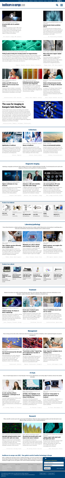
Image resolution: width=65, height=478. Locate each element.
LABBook (31, 1)
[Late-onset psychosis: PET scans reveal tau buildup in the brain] (53, 175)
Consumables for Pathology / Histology (37, 275)
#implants (49, 65)
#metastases (55, 97)
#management (39, 364)
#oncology (19, 322)
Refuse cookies (43, 473)
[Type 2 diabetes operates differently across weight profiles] (12, 236)
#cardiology (7, 407)
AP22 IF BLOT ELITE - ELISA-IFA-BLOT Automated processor (17, 276)
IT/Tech (32, 373)
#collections (14, 155)
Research (32, 416)
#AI (48, 36)
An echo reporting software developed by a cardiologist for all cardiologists (11, 394)
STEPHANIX (5, 215)
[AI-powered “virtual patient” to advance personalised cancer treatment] (53, 385)
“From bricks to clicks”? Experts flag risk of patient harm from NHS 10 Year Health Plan (32, 352)
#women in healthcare (38, 155)
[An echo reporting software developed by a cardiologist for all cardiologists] (12, 385)
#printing (30, 448)
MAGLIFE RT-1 (57, 214)
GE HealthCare (26, 216)
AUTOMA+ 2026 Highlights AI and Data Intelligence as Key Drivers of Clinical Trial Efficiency (31, 395)
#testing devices (38, 65)
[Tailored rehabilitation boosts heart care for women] (53, 301)
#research (37, 256)
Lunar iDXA (35, 214)
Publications (25, 1)
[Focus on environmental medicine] (53, 137)
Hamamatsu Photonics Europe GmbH (6, 280)
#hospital (50, 97)
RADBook (35, 1)
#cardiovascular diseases (8, 97)
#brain (30, 195)
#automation (34, 407)
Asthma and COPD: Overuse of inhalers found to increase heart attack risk (10, 84)
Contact (54, 1)
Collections (33, 130)
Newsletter (50, 1)
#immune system (55, 448)
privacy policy (10, 474)
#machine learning (53, 36)
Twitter (29, 467)
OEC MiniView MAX (27, 214)
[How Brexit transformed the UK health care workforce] (12, 343)
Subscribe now (47, 468)
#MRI (15, 36)
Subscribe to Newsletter (51, 460)
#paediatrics (19, 36)
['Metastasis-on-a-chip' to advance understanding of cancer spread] (32, 236)
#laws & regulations (18, 195)
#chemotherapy (33, 322)
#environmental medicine (57, 155)
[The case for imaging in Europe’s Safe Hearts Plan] (48, 112)
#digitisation (19, 155)
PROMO (45, 213)
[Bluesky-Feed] (59, 1)
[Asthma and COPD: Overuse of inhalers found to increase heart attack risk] (12, 74)
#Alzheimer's (26, 195)
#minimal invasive (10, 448)
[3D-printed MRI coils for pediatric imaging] (12, 16)
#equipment (8, 36)
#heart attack (19, 97)
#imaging (12, 36)
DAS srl (14, 279)
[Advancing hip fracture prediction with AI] (53, 16)
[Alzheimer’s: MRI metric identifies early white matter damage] (32, 175)
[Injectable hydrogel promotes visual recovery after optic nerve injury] (12, 428)
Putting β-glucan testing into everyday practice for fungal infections (19, 53)
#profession (19, 364)
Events (45, 1)
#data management (57, 407)
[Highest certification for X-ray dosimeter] (12, 175)
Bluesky (30, 468)
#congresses (39, 407)
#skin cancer (60, 97)
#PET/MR (60, 195)
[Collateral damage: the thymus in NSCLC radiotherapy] (12, 301)
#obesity (11, 256)
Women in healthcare (28, 145)
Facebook (30, 466)
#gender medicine (59, 322)
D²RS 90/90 (4, 213)
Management (32, 331)
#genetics (51, 256)
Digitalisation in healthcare (9, 145)
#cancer (46, 97)
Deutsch (20, 1)
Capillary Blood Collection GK (46, 275)
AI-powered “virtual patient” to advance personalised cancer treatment (51, 395)
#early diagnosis (20, 123)
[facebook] (58, 1)
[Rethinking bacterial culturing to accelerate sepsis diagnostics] (32, 74)
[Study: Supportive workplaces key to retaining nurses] (53, 343)
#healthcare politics (27, 123)
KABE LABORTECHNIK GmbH (37, 279)
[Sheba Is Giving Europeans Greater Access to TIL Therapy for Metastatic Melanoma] (53, 74)
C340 (14, 214)
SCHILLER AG (57, 216)
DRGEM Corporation (46, 215)
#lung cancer (9, 322)
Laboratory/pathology (32, 224)
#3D (4, 36)
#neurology (16, 448)
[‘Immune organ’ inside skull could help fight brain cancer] (53, 428)
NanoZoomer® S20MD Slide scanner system (6, 276)
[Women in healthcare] (32, 137)
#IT (15, 407)
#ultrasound (19, 407)
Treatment (32, 290)
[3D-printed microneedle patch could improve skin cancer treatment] (32, 428)
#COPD (15, 97)
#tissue (40, 256)
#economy (49, 364)
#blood (31, 97)
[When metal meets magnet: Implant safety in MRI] (53, 45)
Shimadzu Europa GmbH (27, 278)
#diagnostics (18, 65)
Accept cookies (51, 473)
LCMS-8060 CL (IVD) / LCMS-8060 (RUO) (27, 275)
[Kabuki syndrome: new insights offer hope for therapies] (53, 236)
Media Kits (40, 1)
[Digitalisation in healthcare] (12, 137)
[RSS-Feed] (61, 1)
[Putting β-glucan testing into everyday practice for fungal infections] (22, 45)
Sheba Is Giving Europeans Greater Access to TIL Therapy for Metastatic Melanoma (52, 84)
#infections (28, 65)
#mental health (56, 195)
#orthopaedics (59, 36)
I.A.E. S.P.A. (15, 216)
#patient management (58, 65)
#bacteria (27, 97)
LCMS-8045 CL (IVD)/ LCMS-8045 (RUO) (58, 275)
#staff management (55, 364)
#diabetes (7, 256)
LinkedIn (30, 470)
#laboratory (33, 65)
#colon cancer (39, 322)
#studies (60, 364)
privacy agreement (60, 468)
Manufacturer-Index (19, 470)
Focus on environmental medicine (52, 145)
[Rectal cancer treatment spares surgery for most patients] (32, 301)
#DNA (48, 256)
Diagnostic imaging (32, 164)
